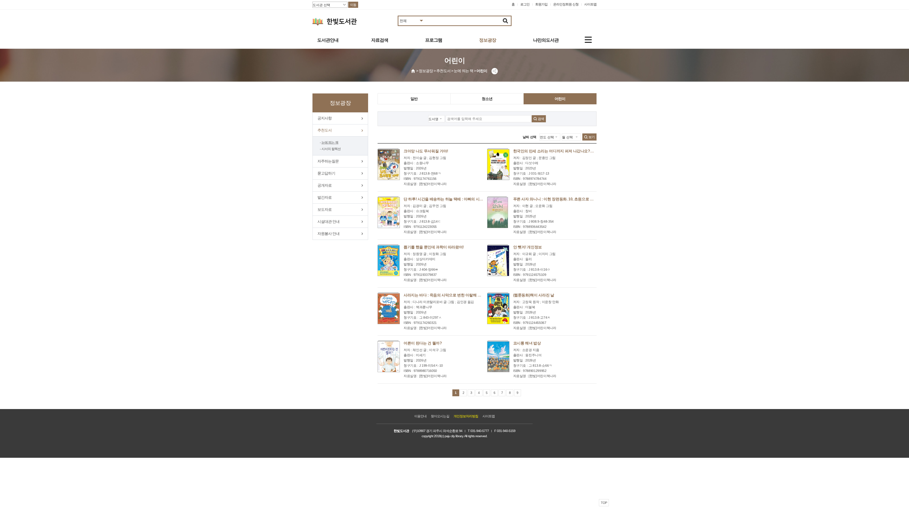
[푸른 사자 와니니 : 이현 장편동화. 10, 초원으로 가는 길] (497, 212)
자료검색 (379, 40)
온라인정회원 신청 (566, 4)
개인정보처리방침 (466, 416)
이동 (353, 5)
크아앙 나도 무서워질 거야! (426, 151)
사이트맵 (590, 4)
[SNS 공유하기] (494, 71)
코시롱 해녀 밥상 (527, 343)
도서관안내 (328, 40)
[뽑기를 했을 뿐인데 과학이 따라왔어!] (389, 260)
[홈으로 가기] (413, 71)
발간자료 (324, 197)
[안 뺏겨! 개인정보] (498, 260)
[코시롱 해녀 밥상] (498, 356)
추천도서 (324, 130)
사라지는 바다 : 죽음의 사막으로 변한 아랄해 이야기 (446, 295)
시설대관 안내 (328, 222)
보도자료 (324, 209)
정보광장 (487, 40)
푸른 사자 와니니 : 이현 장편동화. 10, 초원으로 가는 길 (557, 199)
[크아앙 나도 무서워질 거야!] (389, 164)
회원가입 (541, 4)
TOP (604, 503)
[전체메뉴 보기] (588, 40)
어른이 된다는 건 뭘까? (423, 343)
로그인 (525, 4)
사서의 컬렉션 (331, 149)
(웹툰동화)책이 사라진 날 (533, 295)
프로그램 (433, 40)
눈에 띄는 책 (329, 142)
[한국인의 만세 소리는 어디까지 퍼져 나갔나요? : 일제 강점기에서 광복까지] (498, 164)
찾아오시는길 (440, 416)
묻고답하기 (326, 173)
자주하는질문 (328, 161)
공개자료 (324, 185)
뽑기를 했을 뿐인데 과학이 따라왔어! (434, 247)
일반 (414, 99)
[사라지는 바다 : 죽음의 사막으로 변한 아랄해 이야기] (389, 308)
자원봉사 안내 (328, 234)
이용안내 (420, 416)
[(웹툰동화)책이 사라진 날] (498, 308)
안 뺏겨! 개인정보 (527, 247)
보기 (591, 137)
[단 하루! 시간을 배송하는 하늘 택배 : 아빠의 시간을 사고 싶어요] (389, 212)
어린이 (560, 99)
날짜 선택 (529, 137)
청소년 (487, 99)
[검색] (505, 20)
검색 (541, 119)
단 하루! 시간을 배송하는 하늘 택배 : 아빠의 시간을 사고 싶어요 (455, 199)
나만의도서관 (546, 40)
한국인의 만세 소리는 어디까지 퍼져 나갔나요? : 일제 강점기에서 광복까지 (574, 151)
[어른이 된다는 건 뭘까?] (389, 356)
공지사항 (324, 118)
